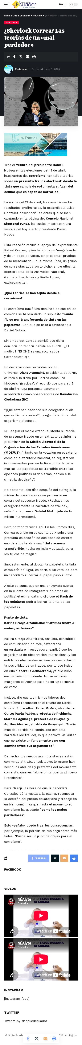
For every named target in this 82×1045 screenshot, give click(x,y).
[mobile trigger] (7, 4)
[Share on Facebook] (14, 56)
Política (11, 22)
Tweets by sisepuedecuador (25, 1021)
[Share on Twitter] (21, 56)
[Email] (27, 56)
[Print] (34, 56)
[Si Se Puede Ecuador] (23, 4)
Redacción (21, 69)
